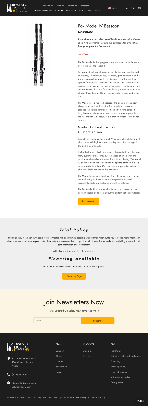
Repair (59, 372)
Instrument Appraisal (120, 377)
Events (97, 10)
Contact (89, 10)
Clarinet (70, 5)
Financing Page (74, 276)
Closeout (59, 10)
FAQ (81, 10)
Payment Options (119, 372)
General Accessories (43, 10)
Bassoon (46, 5)
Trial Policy (116, 350)
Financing (115, 361)
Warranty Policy (118, 366)
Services (69, 10)
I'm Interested (88, 201)
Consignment (117, 382)
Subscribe (98, 320)
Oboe (58, 5)
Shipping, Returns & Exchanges (126, 356)
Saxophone (84, 5)
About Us (87, 350)
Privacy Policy (96, 397)
